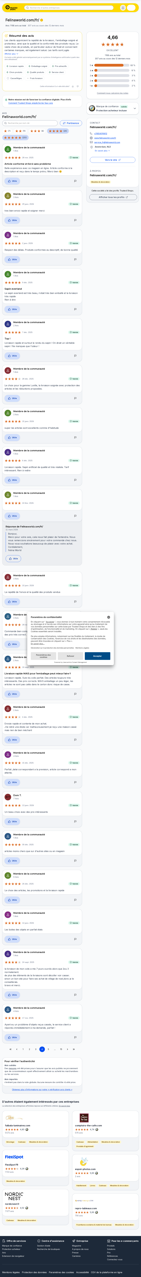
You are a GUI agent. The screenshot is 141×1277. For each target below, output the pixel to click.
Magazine (76, 1246)
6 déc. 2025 (27, 460)
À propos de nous (80, 1249)
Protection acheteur (11, 1249)
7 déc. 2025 (27, 332)
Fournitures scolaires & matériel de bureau (93, 1225)
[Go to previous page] (17, 1049)
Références (112, 1256)
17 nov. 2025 (27, 1018)
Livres (92, 1186)
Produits (111, 1246)
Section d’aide (43, 1246)
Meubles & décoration (100, 182)
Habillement (81, 1186)
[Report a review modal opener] (75, 181)
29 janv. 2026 (28, 204)
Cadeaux (21, 1142)
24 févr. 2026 (28, 503)
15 (61, 1049)
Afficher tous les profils (111, 197)
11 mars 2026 (12, 529)
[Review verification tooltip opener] (41, 20)
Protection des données (34, 1272)
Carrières (76, 1256)
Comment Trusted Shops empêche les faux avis (30, 103)
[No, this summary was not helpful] (77, 86)
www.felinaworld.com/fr (105, 138)
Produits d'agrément (84, 1146)
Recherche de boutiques (48, 1249)
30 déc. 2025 (28, 844)
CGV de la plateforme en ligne (106, 1272)
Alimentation (93, 1142)
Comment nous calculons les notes (112, 93)
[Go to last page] (74, 1049)
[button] (123, 8)
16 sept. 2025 (28, 667)
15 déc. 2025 (28, 763)
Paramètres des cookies (61, 1272)
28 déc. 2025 (28, 379)
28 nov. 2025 (27, 157)
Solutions (111, 1249)
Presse (75, 1252)
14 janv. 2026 (28, 923)
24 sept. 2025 (28, 962)
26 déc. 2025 (28, 884)
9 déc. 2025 (27, 282)
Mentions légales (11, 1272)
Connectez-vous (114, 1259)
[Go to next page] (67, 1049)
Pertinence (73, 123)
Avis (4, 1252)
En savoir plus (101, 151)
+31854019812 (100, 133)
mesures (13, 1068)
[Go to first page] (10, 1049)
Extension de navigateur (13, 1256)
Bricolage (10, 1142)
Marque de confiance (12, 1246)
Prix (109, 1252)
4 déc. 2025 (27, 717)
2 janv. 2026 (27, 243)
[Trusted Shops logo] (11, 7)
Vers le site (111, 160)
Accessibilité (82, 1272)
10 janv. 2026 (28, 585)
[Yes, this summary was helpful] (73, 86)
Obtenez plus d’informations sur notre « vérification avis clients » (42, 1089)
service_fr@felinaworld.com (107, 142)
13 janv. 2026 (28, 805)
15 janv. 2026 (28, 421)
